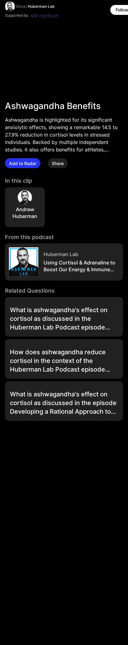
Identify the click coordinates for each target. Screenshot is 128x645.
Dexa (20, 6)
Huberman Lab (41, 6)
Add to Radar (22, 163)
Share (58, 163)
